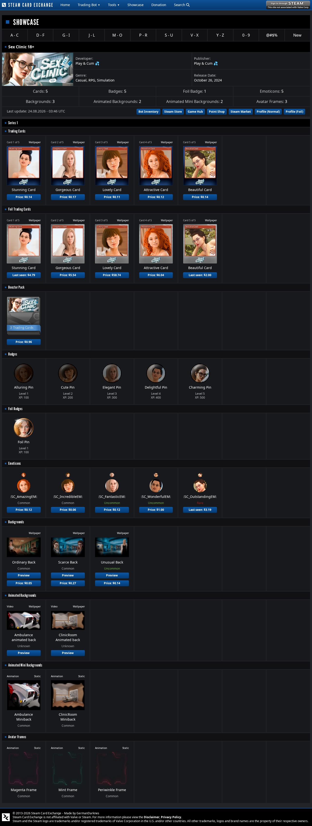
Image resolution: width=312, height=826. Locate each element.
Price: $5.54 (68, 275)
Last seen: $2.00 (200, 275)
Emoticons (14, 463)
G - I (66, 35)
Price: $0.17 (68, 197)
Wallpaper (35, 142)
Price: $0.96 (24, 342)
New (297, 35)
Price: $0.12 (156, 197)
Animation (13, 676)
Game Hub (195, 112)
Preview (23, 575)
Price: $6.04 (156, 275)
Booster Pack (16, 287)
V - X (194, 35)
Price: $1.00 (156, 510)
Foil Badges (15, 408)
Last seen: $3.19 (200, 510)
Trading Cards (16, 131)
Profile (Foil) (294, 112)
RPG (91, 80)
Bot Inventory (148, 112)
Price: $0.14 (24, 197)
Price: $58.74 (112, 275)
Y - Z (220, 35)
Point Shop (217, 112)
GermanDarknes (88, 813)
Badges (12, 354)
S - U (169, 35)
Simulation (106, 80)
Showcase (135, 4)
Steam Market (241, 112)
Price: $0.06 (68, 510)
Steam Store (173, 112)
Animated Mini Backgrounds (25, 665)
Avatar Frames (17, 737)
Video (10, 606)
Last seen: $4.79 (23, 275)
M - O (117, 35)
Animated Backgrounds (22, 595)
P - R (143, 35)
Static (37, 676)
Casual (81, 80)
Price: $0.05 (24, 583)
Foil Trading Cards (19, 209)
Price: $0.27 (68, 583)
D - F (40, 35)
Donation (158, 4)
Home (65, 4)
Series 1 (13, 123)
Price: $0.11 (112, 197)
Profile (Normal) (268, 112)
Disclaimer (151, 817)
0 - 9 (246, 35)
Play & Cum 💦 (87, 63)
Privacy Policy (171, 817)
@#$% (271, 35)
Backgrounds (16, 522)
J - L (92, 35)
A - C (14, 35)
